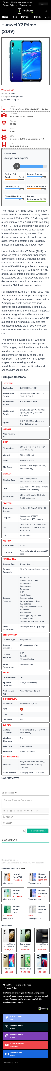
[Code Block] (28, 810)
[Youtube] (25, 1045)
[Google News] (25, 1054)
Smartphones (17, 96)
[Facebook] (25, 1018)
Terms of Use (25, 5)
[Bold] (4, 810)
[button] (43, 4)
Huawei (22, 868)
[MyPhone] (25, 11)
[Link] (31, 810)
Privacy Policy (9, 5)
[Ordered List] (17, 810)
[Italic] (7, 810)
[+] (38, 811)
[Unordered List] (21, 810)
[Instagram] (25, 1036)
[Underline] (11, 810)
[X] (25, 1027)
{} (35, 811)
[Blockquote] (24, 810)
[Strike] (14, 810)
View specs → (9, 883)
